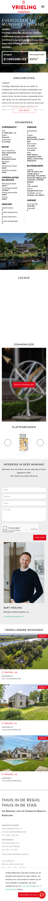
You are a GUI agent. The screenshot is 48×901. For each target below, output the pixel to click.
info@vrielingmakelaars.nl (14, 616)
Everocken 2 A (7, 727)
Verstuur (40, 537)
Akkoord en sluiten (30, 895)
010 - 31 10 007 (12, 850)
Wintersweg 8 (7, 676)
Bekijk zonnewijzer (24, 385)
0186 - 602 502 (12, 835)
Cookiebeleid (27, 886)
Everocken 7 (6, 778)
